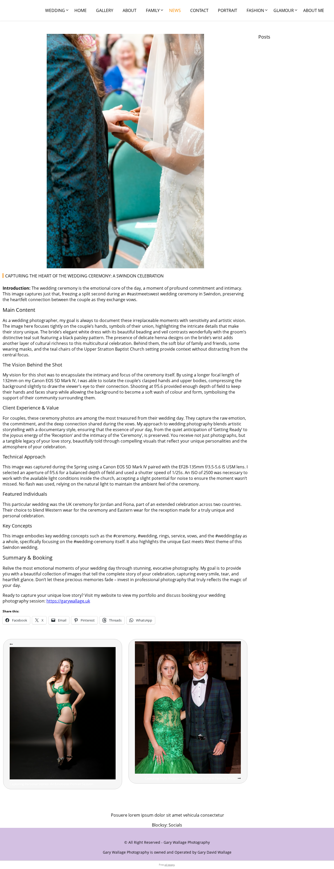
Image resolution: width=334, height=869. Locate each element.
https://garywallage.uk (68, 601)
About (129, 10)
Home (80, 10)
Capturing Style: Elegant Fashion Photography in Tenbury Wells (190, 778)
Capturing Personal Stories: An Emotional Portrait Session (51, 784)
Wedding (55, 10)
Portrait (227, 10)
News (175, 10)
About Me (313, 10)
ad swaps (169, 864)
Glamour (283, 10)
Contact (199, 10)
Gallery (104, 10)
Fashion (255, 10)
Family (153, 10)
